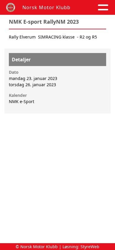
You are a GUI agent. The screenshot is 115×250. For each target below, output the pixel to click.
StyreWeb (89, 246)
